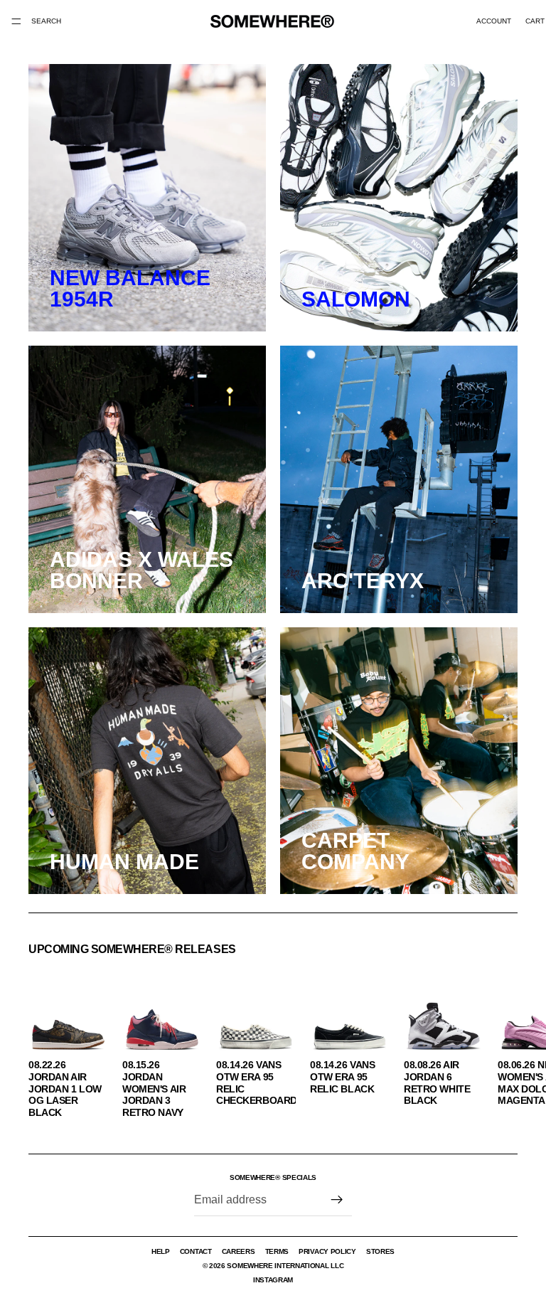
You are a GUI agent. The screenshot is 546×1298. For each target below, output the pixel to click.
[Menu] (16, 21)
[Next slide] (502, 1041)
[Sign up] (337, 1200)
